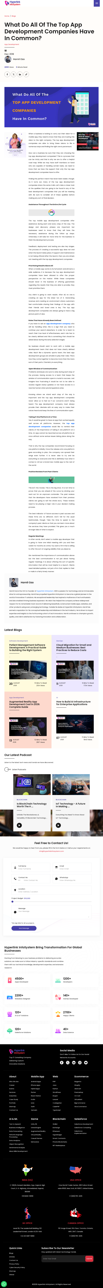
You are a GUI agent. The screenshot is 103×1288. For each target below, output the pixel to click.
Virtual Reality (36, 1135)
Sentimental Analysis (17, 1148)
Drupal (55, 1096)
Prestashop (78, 1092)
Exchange (56, 1128)
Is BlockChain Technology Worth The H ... (32, 805)
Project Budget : (17, 898)
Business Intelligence (17, 1128)
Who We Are (14, 1081)
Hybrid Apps (35, 1089)
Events (11, 1089)
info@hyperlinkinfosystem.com (51, 851)
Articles (12, 1257)
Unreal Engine (36, 1128)
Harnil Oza (19, 59)
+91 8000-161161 (27, 1196)
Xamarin (34, 1110)
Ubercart (77, 1089)
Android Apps (36, 1081)
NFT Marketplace (59, 1145)
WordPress (57, 1092)
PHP (54, 1081)
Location (21, 889)
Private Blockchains (60, 1142)
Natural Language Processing (16, 1136)
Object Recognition (16, 1144)
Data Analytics (14, 1140)
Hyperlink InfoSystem (45, 591)
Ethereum (56, 1131)
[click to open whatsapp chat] (4, 1284)
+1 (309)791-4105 (75, 1196)
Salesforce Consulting (82, 1128)
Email (62, 866)
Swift (33, 1106)
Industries (12, 1096)
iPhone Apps (35, 1085)
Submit (89, 1259)
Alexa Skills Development (18, 1151)
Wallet (55, 1124)
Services (12, 1092)
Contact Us (13, 1110)
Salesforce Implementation (80, 1132)
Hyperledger (57, 1135)
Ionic (32, 1103)
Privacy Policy (14, 1264)
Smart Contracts (59, 1138)
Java (54, 1085)
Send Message (24, 928)
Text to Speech (15, 1124)
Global (11, 1275)
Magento (77, 1081)
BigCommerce (79, 1103)
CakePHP (56, 1106)
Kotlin (33, 1099)
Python (55, 1089)
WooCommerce (80, 1106)
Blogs (14, 16)
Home (6, 16)
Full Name (22, 866)
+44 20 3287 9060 (27, 1236)
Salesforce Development (83, 1124)
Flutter (33, 1092)
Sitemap (12, 1106)
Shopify (77, 1085)
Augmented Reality (38, 1131)
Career (11, 1085)
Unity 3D (34, 1124)
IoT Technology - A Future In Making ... (70, 805)
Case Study (13, 1099)
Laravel (55, 1099)
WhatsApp (64, 877)
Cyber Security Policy (17, 1267)
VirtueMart (78, 1099)
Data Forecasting (15, 1131)
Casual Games (36, 1138)
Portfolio (12, 1103)
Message (21, 908)
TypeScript (57, 1110)
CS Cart (77, 1096)
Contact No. (23, 877)
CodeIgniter (57, 1103)
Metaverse (35, 1142)
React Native (36, 1096)
